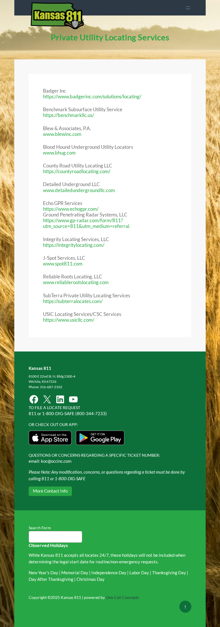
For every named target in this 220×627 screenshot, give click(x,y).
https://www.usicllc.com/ (68, 320)
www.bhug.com (59, 153)
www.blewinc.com (62, 134)
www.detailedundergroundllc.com (79, 190)
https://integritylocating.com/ (73, 245)
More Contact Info (50, 491)
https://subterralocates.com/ (73, 301)
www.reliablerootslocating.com (76, 282)
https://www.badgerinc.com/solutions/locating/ (92, 96)
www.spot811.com (62, 264)
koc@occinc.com (56, 461)
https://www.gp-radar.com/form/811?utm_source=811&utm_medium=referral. (86, 223)
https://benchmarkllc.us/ (68, 115)
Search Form (40, 527)
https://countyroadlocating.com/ (76, 171)
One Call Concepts (122, 597)
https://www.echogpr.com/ (71, 209)
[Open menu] (187, 7)
